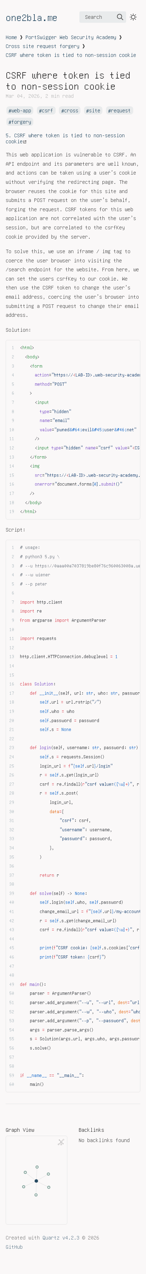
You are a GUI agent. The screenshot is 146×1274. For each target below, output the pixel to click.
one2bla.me (31, 17)
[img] (120, 17)
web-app (21, 110)
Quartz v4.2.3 (61, 1237)
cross (71, 110)
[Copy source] (132, 347)
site (94, 110)
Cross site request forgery (42, 46)
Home (11, 37)
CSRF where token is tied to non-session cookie (71, 55)
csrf (47, 110)
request (121, 110)
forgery (21, 122)
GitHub (14, 1246)
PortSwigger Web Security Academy (71, 37)
